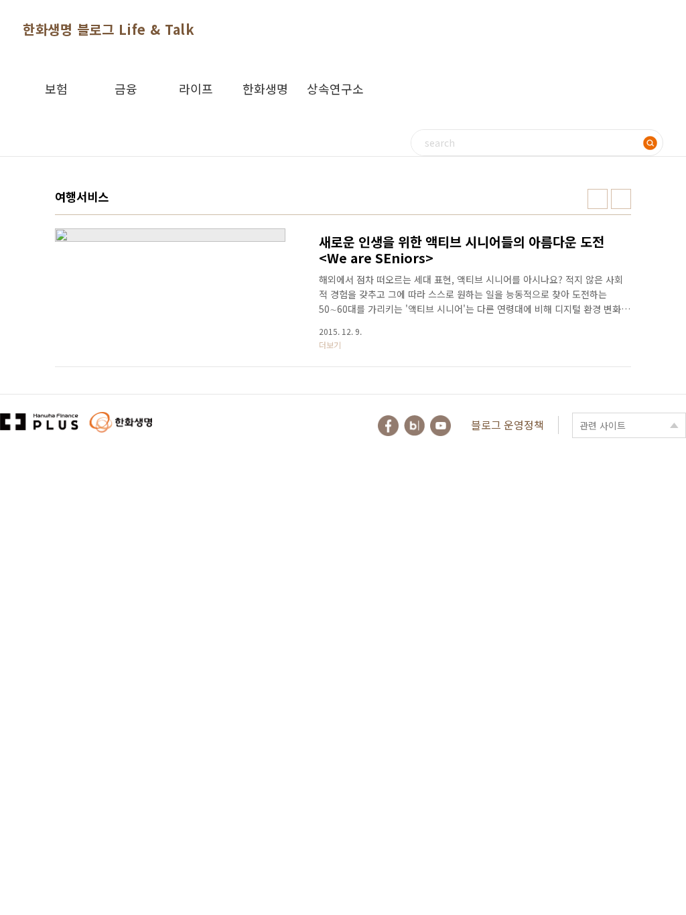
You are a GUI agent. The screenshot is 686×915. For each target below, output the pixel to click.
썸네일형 (598, 199)
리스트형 (621, 199)
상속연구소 (335, 88)
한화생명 (265, 88)
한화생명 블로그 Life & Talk (108, 29)
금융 (126, 88)
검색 (650, 142)
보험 (56, 88)
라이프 (196, 88)
